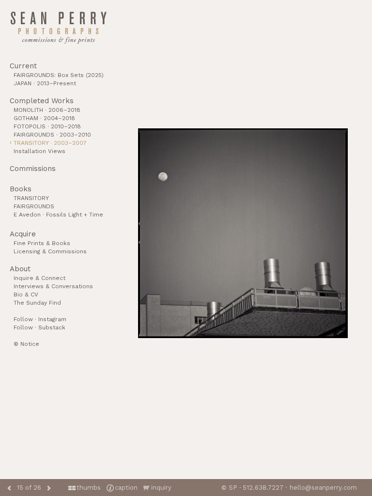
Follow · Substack (39, 327)
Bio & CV (26, 294)
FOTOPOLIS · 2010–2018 (47, 126)
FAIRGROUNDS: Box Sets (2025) (59, 75)
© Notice (26, 344)
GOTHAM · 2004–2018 (44, 118)
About (20, 268)
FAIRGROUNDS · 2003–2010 (52, 134)
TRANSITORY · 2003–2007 (50, 143)
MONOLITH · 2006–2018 (47, 110)
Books (20, 189)
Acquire (23, 234)
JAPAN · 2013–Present (45, 83)
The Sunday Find (37, 302)
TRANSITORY (31, 198)
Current (23, 66)
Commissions (33, 168)
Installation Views (39, 151)
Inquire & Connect (39, 278)
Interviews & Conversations (53, 286)
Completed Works (42, 100)
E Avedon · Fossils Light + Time (58, 214)
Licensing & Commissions (50, 251)
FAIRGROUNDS (34, 206)
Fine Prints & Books (42, 243)
